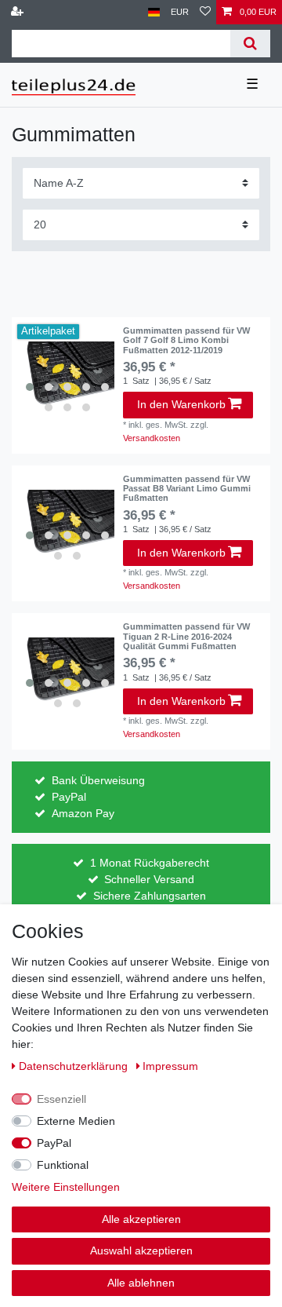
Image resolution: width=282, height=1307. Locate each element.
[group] (67, 373)
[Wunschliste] (205, 12)
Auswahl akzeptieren (141, 1250)
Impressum (170, 1066)
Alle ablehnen (141, 1282)
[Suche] (250, 43)
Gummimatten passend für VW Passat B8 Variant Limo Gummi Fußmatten (187, 488)
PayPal (54, 1143)
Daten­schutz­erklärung (75, 1066)
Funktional (63, 1165)
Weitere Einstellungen (66, 1187)
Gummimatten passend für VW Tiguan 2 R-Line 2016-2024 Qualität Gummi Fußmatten (186, 636)
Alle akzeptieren (141, 1219)
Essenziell (61, 1099)
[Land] (154, 12)
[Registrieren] (18, 12)
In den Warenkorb (181, 404)
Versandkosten (151, 438)
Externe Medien (76, 1121)
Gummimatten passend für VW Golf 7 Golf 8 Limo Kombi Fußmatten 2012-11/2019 (186, 340)
